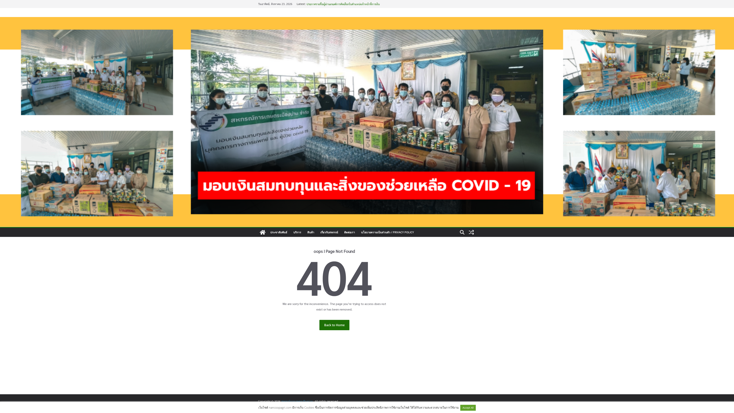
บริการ (297, 232)
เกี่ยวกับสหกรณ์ (329, 232)
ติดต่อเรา (349, 232)
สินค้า (310, 232)
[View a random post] (471, 232)
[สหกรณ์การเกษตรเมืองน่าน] (367, 20)
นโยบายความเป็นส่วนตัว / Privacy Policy (387, 232)
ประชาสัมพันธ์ (278, 232)
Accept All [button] (468, 407)
